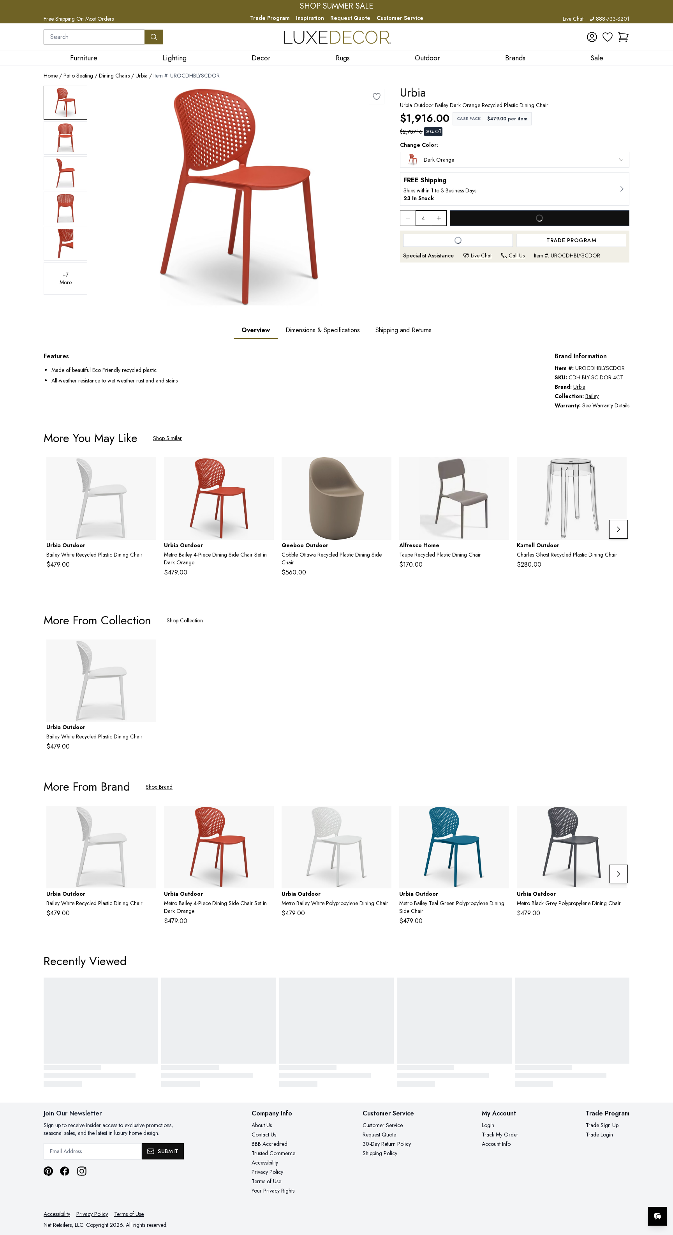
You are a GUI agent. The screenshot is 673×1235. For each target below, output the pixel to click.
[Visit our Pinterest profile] (48, 1171)
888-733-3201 (612, 19)
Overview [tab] (255, 330)
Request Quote (350, 18)
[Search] (153, 37)
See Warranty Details (605, 405)
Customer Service (400, 18)
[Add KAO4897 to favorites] (617, 469)
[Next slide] (618, 529)
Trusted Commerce (273, 1153)
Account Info (496, 1144)
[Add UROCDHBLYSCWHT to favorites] (147, 469)
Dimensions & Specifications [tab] (322, 330)
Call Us (517, 255)
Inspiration (310, 18)
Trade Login (599, 1134)
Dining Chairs (114, 75)
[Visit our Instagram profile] (81, 1171)
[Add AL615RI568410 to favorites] (500, 469)
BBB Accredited (269, 1144)
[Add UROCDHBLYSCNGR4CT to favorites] (500, 818)
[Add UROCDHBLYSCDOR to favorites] (376, 96)
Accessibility (265, 1162)
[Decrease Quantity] (408, 218)
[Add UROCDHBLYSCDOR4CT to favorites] (265, 469)
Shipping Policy (380, 1153)
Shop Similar (167, 438)
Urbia (142, 75)
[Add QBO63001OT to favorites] (382, 469)
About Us (262, 1125)
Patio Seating (78, 75)
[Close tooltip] (660, 1192)
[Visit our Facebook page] (64, 1171)
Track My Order (500, 1134)
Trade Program (270, 18)
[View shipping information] (514, 189)
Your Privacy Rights (273, 1190)
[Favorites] (607, 37)
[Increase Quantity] (439, 218)
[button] (623, 37)
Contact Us (264, 1134)
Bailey (592, 396)
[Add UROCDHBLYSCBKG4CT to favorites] (617, 818)
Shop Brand (159, 787)
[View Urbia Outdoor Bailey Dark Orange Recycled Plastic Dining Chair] (65, 103)
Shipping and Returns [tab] (403, 330)
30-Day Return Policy (387, 1144)
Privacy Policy (267, 1172)
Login (488, 1125)
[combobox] (94, 37)
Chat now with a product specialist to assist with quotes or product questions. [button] (602, 1196)
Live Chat (573, 19)
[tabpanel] (336, 380)
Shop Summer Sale (336, 6)
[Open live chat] (657, 1216)
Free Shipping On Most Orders (79, 19)
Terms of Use (266, 1181)
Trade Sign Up (602, 1125)
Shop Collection (185, 620)
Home (51, 75)
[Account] (592, 37)
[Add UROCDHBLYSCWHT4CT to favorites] (382, 818)
